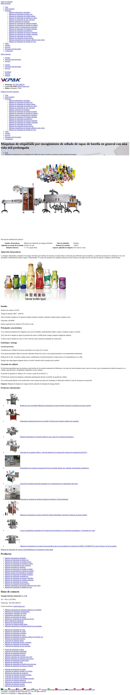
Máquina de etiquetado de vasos (15, 635)
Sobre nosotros (9, 9)
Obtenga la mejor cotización (10, 92)
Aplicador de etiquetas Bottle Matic (16, 624)
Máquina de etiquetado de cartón (15, 631)
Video (7, 43)
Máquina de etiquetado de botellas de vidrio (23, 18)
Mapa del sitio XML (24, 693)
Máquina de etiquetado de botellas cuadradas (23, 34)
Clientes (7, 45)
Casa (6, 7)
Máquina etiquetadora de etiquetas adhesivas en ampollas (23, 610)
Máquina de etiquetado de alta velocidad (22, 20)
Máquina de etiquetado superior (15, 686)
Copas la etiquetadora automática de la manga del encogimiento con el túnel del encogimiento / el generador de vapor (57, 530)
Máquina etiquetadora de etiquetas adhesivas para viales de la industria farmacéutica (47, 437)
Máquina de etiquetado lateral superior (21, 38)
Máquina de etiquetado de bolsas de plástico (19, 666)
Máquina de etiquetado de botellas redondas (23, 29)
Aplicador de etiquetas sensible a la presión (18, 671)
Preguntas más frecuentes (13, 49)
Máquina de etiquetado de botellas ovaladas (23, 23)
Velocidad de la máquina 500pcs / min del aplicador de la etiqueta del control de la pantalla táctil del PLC (53, 452)
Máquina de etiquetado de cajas (15, 629)
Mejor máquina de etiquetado (14, 621)
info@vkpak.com (23, 86)
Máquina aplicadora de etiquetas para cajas (18, 657)
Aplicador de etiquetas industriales (16, 651)
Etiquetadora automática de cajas (15, 615)
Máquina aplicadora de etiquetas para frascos (19, 658)
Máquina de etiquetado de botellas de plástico (23, 25)
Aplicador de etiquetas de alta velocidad (17, 646)
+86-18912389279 (18, 84)
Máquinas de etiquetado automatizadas (17, 611)
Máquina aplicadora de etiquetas (19, 21)
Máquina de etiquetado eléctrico (15, 639)
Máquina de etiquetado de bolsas (15, 617)
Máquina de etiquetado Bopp (14, 622)
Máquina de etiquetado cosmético (15, 633)
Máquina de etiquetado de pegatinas (20, 36)
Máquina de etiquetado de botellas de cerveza (19, 619)
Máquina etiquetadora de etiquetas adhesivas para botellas (23, 626)
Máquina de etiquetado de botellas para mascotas (20, 664)
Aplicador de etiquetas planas (14, 640)
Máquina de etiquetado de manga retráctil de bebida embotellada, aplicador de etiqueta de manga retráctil (53, 515)
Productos (8, 10)
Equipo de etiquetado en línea (14, 649)
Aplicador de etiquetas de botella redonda (18, 675)
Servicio (7, 47)
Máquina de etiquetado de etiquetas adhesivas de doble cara (24, 637)
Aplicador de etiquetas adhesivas (15, 680)
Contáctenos (9, 51)
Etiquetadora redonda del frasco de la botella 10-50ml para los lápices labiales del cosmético (49, 421)
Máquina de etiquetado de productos (16, 673)
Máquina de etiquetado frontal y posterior (18, 642)
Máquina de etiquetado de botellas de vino (22, 41)
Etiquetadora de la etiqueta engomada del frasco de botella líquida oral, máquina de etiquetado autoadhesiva (54, 468)
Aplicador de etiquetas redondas (15, 677)
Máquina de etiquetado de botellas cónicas (18, 682)
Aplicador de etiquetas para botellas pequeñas (19, 678)
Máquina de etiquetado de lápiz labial (41, 549)
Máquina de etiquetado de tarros (15, 655)
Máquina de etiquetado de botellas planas (22, 16)
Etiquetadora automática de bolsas (16, 613)
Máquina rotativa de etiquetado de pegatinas (23, 27)
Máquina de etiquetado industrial (15, 653)
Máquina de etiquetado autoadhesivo (20, 31)
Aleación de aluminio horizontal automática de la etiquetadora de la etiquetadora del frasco (49, 484)
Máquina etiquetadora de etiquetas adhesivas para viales (27, 40)
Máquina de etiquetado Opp (14, 662)
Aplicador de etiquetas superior (15, 684)
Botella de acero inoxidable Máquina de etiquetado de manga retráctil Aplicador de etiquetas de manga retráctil (55, 405)
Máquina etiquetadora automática (19, 12)
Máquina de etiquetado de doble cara (20, 14)
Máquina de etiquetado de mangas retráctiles (23, 32)
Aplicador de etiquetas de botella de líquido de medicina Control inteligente (44, 499)
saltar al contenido (6, 2)
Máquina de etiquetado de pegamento (17, 644)
